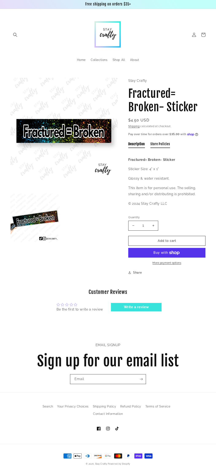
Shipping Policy (104, 406)
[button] (15, 34)
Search (48, 406)
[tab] (136, 145)
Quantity (134, 217)
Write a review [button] (136, 307)
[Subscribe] (141, 379)
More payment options (167, 262)
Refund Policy (130, 406)
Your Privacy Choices (73, 406)
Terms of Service (157, 406)
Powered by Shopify (119, 464)
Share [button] (137, 272)
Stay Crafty (101, 464)
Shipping (134, 126)
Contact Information (108, 413)
